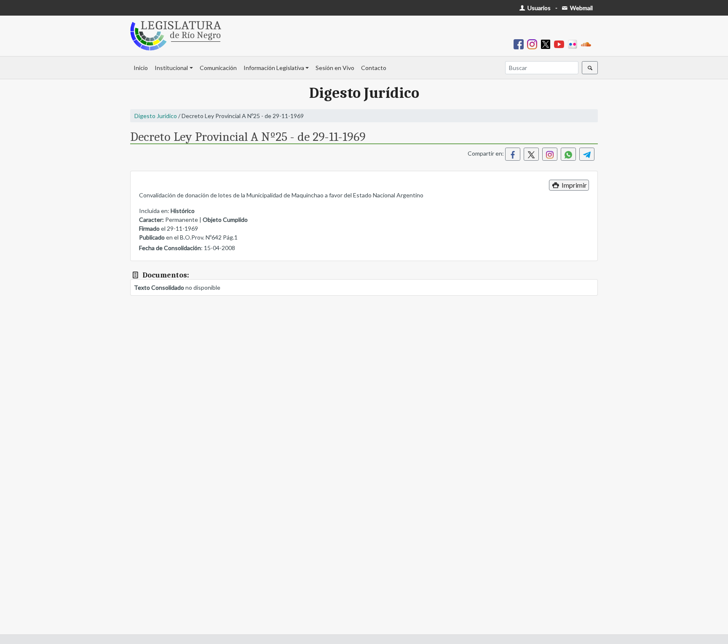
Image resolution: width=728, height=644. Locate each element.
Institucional (171, 67)
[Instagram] (534, 43)
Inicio (141, 67)
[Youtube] (560, 43)
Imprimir (573, 185)
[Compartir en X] (531, 154)
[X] (547, 43)
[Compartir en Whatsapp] (568, 154)
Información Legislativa (274, 67)
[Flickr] (574, 43)
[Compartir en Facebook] (512, 154)
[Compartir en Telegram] (586, 154)
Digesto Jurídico (155, 115)
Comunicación (218, 67)
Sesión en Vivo (335, 67)
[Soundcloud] (587, 43)
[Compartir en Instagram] (549, 154)
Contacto (373, 67)
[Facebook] (520, 43)
